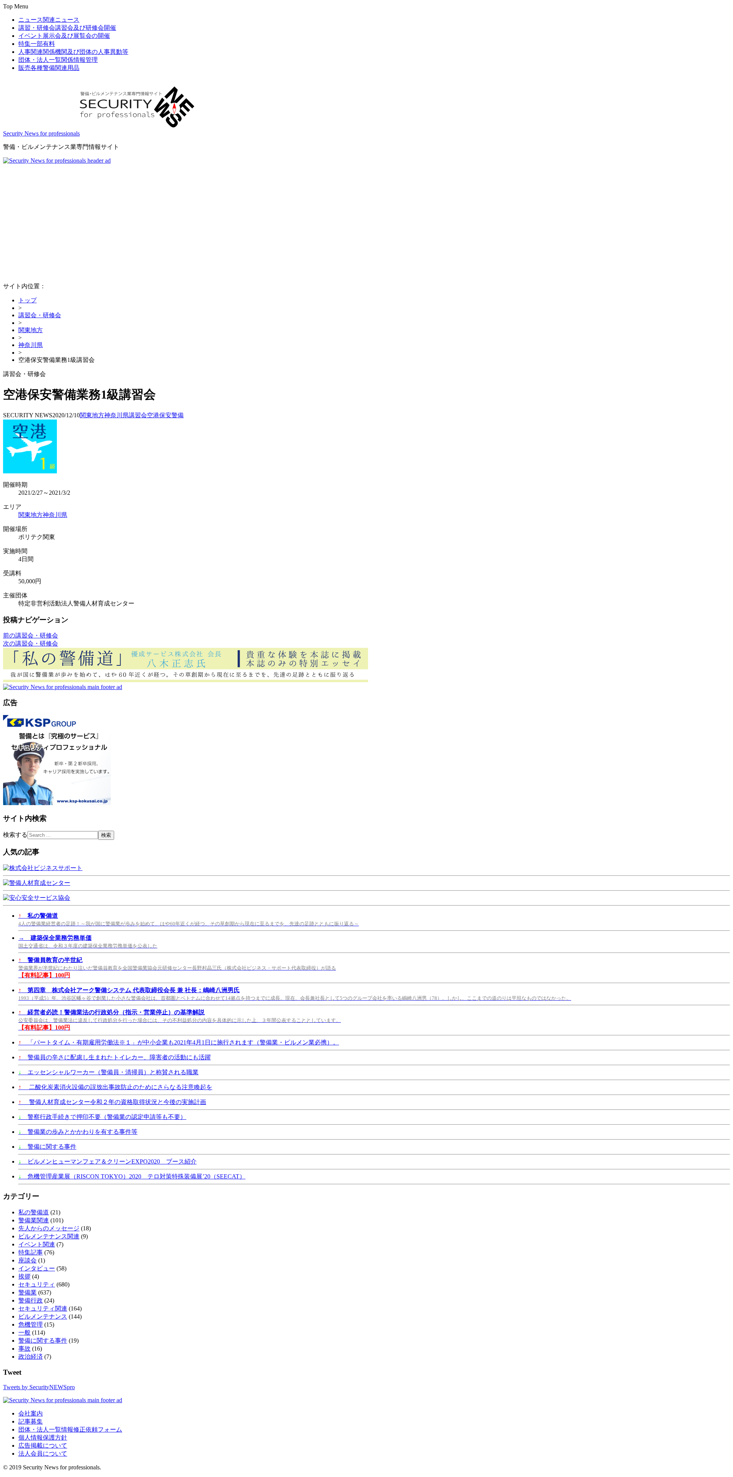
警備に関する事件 (47, 1146)
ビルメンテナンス (42, 1316)
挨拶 (24, 1276)
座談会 (27, 1260)
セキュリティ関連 (42, 1308)
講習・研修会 (67, 27)
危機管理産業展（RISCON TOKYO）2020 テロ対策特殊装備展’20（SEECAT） (131, 1176)
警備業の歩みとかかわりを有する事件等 (77, 1131)
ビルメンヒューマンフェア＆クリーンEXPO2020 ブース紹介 (107, 1161)
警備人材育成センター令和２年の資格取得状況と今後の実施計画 (112, 1102)
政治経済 (30, 1356)
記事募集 (30, 1421)
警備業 (27, 1292)
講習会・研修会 (39, 315)
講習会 (138, 415)
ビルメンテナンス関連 (48, 1236)
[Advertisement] (366, 221)
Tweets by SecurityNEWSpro (39, 1387)
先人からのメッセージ (48, 1228)
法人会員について (42, 1453)
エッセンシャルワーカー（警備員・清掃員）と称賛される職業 (108, 1072)
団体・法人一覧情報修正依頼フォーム (70, 1429)
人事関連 (73, 51)
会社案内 (30, 1413)
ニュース (48, 19)
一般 (24, 1332)
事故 (24, 1348)
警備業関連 (33, 1220)
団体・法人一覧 (58, 59)
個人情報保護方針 (42, 1437)
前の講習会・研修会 (30, 635)
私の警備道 (33, 1212)
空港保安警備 (165, 415)
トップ (27, 300)
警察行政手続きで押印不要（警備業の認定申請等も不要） (102, 1117)
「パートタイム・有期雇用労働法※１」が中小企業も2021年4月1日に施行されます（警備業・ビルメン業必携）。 (178, 1042)
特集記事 (30, 1252)
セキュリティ (36, 1284)
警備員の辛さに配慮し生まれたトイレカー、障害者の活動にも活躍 (114, 1057)
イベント (64, 35)
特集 (36, 43)
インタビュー (36, 1268)
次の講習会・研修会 (30, 643)
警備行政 (30, 1300)
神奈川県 (30, 345)
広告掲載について (42, 1445)
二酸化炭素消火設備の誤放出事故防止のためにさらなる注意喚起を (115, 1087)
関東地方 (30, 330)
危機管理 (30, 1324)
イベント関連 (36, 1244)
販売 (48, 68)
